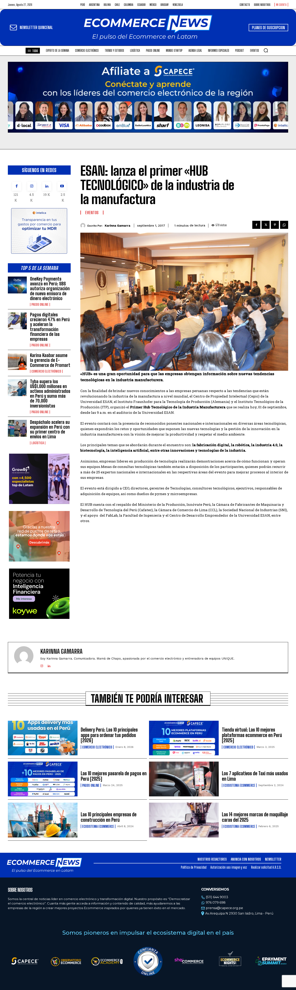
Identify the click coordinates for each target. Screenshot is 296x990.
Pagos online (40, 304)
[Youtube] (61, 186)
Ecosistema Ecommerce (239, 785)
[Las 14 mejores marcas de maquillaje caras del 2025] (184, 820)
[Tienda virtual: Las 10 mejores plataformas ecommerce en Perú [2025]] (184, 738)
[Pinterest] (275, 225)
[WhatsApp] (284, 225)
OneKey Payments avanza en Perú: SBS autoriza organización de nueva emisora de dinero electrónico (50, 288)
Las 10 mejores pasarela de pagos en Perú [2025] (114, 775)
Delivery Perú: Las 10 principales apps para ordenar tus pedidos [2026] (109, 735)
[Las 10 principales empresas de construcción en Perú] (43, 820)
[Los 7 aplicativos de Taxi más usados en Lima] (184, 779)
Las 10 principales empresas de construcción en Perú (109, 817)
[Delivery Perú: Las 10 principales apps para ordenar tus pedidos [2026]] (43, 738)
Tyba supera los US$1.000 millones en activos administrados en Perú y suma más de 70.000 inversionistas (50, 394)
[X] (266, 225)
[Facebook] (16, 186)
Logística (37, 443)
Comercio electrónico (46, 371)
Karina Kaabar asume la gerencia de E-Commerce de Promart (50, 360)
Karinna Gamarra (117, 225)
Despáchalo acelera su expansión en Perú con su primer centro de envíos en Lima (50, 429)
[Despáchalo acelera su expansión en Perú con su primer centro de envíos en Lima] (17, 428)
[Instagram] (31, 186)
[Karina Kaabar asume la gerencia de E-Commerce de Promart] (17, 361)
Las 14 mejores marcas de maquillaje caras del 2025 (255, 817)
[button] (266, 50)
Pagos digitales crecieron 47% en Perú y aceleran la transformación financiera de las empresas (50, 327)
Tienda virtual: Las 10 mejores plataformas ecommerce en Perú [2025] (252, 735)
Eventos (92, 213)
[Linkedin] (46, 186)
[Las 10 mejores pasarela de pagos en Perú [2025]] (43, 779)
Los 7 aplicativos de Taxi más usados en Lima (255, 775)
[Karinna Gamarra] (83, 225)
